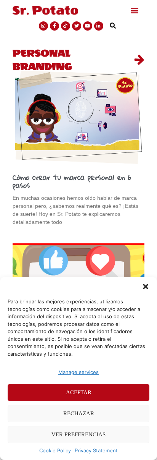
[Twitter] (76, 26)
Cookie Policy (55, 450)
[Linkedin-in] (98, 26)
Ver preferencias (78, 434)
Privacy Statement (96, 450)
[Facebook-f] (54, 26)
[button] (145, 286)
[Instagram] (43, 26)
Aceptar (78, 392)
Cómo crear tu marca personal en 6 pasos (72, 181)
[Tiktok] (65, 26)
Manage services (78, 372)
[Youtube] (87, 26)
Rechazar (78, 413)
